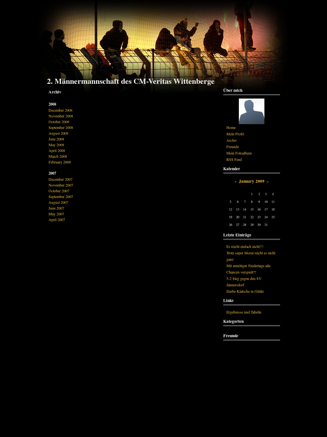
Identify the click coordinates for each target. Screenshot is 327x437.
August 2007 (58, 202)
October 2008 (59, 121)
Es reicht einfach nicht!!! (244, 246)
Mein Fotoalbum (239, 152)
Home (231, 127)
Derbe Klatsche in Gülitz (245, 291)
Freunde (232, 146)
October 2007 (59, 190)
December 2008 (60, 110)
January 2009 (251, 181)
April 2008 (57, 150)
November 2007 (61, 184)
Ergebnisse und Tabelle (243, 311)
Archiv (231, 140)
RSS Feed (234, 159)
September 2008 (61, 127)
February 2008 (60, 161)
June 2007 (56, 208)
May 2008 (56, 144)
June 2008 (56, 138)
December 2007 (60, 179)
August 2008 (58, 133)
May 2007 (56, 213)
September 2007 (61, 196)
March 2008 (58, 156)
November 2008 (61, 115)
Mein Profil (235, 133)
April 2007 (57, 219)
